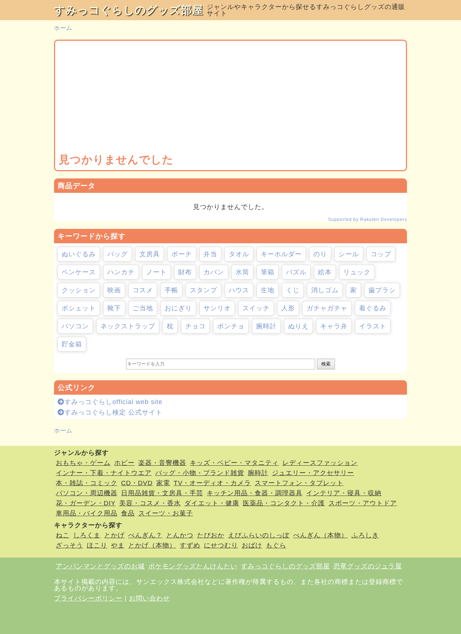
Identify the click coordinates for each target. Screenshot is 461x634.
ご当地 (143, 308)
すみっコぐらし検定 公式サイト (113, 412)
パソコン (75, 326)
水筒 (242, 272)
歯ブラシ (382, 290)
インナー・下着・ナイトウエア (104, 472)
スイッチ (256, 308)
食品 (128, 513)
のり (320, 254)
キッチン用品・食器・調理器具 (255, 493)
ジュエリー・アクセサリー (313, 472)
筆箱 (267, 272)
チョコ (195, 326)
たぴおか (210, 535)
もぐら (276, 545)
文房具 (149, 254)
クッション (79, 290)
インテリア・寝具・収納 (343, 493)
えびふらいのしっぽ (259, 535)
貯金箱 (72, 344)
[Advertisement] (230, 98)
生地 (267, 290)
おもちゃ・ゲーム (83, 462)
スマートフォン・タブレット (299, 483)
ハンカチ (121, 272)
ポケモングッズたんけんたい (192, 566)
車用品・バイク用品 (86, 513)
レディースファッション (320, 462)
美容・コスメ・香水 (150, 503)
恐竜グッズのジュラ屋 (368, 566)
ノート (156, 272)
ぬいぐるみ (79, 254)
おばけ (252, 545)
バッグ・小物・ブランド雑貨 (199, 472)
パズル (296, 272)
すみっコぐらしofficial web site (113, 401)
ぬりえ (298, 326)
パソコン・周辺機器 (86, 493)
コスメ (143, 290)
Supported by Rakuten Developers (367, 219)
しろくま (86, 535)
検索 (326, 364)
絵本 (325, 272)
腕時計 (266, 326)
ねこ (63, 535)
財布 (185, 272)
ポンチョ (231, 326)
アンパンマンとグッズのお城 (100, 566)
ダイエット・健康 (211, 503)
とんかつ (179, 535)
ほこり (97, 545)
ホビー (124, 462)
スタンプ (203, 290)
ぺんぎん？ (145, 535)
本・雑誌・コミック (86, 483)
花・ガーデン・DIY (86, 503)
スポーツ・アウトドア (362, 503)
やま (118, 545)
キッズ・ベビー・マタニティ (234, 462)
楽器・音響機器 (162, 462)
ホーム (63, 28)
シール (349, 254)
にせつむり (221, 545)
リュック (357, 272)
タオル (239, 254)
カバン (213, 272)
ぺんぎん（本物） (320, 535)
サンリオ (217, 308)
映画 (114, 290)
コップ (381, 254)
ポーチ (181, 254)
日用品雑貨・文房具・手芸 (162, 493)
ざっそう (69, 545)
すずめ (190, 545)
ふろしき (365, 535)
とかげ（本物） (152, 545)
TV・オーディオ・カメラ (212, 483)
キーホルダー (281, 254)
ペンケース (79, 272)
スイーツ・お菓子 (165, 513)
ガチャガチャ (327, 308)
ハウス (239, 290)
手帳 (171, 290)
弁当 (210, 254)
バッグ (117, 254)
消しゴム (325, 290)
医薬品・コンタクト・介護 (284, 503)
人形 (288, 308)
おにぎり (178, 308)
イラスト (372, 326)
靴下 (114, 308)
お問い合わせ (149, 598)
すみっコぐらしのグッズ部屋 (128, 10)
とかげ (114, 535)
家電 (163, 483)
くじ (293, 290)
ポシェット (79, 308)
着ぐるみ (372, 308)
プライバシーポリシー (88, 598)
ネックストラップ (127, 326)
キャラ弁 (334, 326)
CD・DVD (137, 483)
